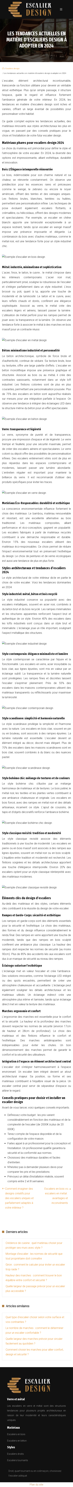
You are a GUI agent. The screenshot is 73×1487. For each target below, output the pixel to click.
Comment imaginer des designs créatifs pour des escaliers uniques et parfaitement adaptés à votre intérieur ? (19, 1198)
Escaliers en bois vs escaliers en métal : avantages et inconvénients (56, 1196)
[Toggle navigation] (61, 9)
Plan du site (36, 1484)
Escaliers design (13, 68)
